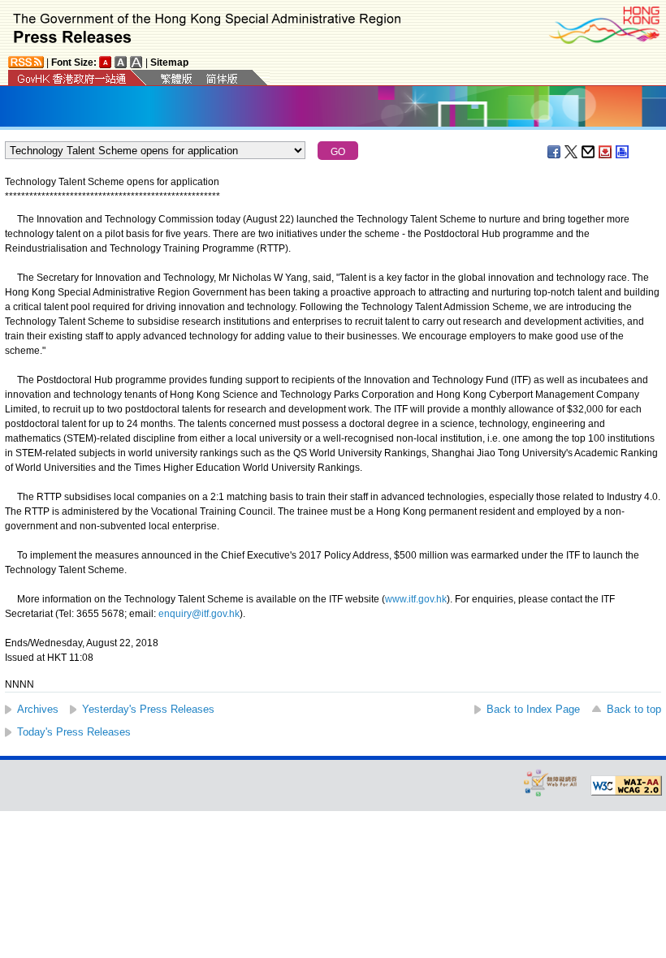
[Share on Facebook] (554, 151)
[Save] (606, 151)
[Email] (589, 151)
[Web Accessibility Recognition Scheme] (550, 782)
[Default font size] (105, 62)
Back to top (634, 709)
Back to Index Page (533, 709)
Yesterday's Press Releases (148, 709)
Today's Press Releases (74, 732)
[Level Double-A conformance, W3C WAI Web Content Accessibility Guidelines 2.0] (626, 785)
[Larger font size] (121, 62)
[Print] (623, 151)
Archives (37, 709)
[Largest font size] (136, 62)
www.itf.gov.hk (416, 599)
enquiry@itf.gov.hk (199, 613)
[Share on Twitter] (571, 151)
